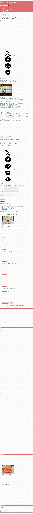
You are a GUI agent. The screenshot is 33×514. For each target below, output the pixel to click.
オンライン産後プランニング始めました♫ (11, 207)
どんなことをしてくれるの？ (4, 142)
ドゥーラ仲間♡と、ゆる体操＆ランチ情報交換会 (7, 212)
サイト (1, 195)
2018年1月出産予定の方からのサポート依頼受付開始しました (9, 211)
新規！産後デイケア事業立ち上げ (7, 484)
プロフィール (4, 8)
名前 (1, 192)
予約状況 (4, 11)
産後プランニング (3, 203)
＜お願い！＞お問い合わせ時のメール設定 (11, 208)
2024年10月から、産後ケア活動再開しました (8, 474)
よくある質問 (5, 10)
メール (1, 194)
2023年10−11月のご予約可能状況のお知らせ (8, 494)
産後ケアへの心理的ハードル (9, 205)
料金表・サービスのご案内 (7, 9)
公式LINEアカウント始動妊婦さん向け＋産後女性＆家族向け (14, 206)
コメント (2, 191)
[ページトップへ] (0, 511)
